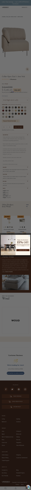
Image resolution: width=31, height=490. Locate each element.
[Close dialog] (29, 235)
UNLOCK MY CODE (23, 250)
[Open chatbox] (28, 487)
